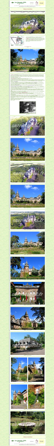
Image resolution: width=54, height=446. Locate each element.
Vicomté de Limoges (19, 85)
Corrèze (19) (22, 12)
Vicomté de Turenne (31, 85)
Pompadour (16, 81)
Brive (29, 37)
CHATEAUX (31, 2)
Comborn (28, 86)
